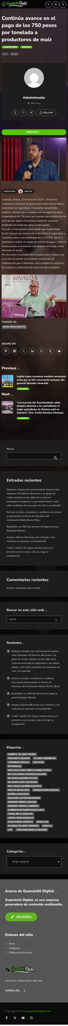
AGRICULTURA (10, 47)
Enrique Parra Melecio (46, 790)
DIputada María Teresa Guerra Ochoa (29, 770)
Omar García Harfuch (20, 822)
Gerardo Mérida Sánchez (22, 802)
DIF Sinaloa (14, 766)
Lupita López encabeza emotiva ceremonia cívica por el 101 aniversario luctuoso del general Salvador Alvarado (41, 380)
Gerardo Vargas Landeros (23, 806)
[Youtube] (23, 1017)
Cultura (23, 389)
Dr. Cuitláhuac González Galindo (27, 774)
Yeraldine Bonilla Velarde (31, 829)
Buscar (10, 449)
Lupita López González (20, 818)
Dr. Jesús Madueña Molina (22, 778)
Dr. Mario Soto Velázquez (22, 782)
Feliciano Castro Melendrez (24, 798)
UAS (10, 829)
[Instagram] (31, 1017)
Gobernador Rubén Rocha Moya (26, 810)
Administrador (34, 97)
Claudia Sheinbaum (45, 758)
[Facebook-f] (6, 1017)
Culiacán (38, 762)
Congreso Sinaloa (18, 762)
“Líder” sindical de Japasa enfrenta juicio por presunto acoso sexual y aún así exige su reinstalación (30, 551)
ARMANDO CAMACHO (19, 758)
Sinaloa (26, 47)
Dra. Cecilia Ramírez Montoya (24, 786)
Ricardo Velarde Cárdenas (23, 825)
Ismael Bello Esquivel (14, 327)
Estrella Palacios (18, 794)
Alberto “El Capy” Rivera (22, 754)
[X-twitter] (14, 1017)
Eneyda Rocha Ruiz (18, 790)
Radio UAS (42, 822)
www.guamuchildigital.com (36, 1011)
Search (12, 619)
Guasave (23, 418)
